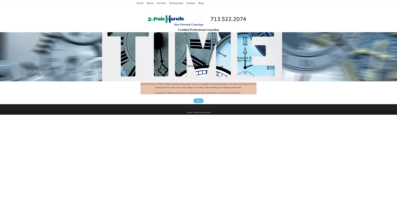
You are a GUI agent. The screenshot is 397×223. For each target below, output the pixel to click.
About (150, 3)
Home (139, 3)
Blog (200, 3)
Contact (190, 3)
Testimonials (176, 3)
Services (161, 3)
